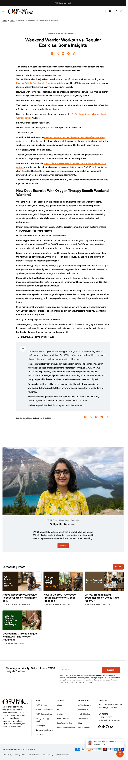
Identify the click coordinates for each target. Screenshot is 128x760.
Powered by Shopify (28, 749)
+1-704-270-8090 (105, 717)
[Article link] (22, 581)
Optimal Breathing (14, 749)
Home (4, 20)
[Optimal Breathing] (20, 11)
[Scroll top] (123, 757)
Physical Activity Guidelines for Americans (36, 83)
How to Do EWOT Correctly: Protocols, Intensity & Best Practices (60, 597)
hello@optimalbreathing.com (109, 720)
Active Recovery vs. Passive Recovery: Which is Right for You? (19, 597)
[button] (5, 11)
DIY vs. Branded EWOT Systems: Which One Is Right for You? (102, 597)
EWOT (12, 20)
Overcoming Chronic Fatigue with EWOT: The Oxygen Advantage (19, 636)
